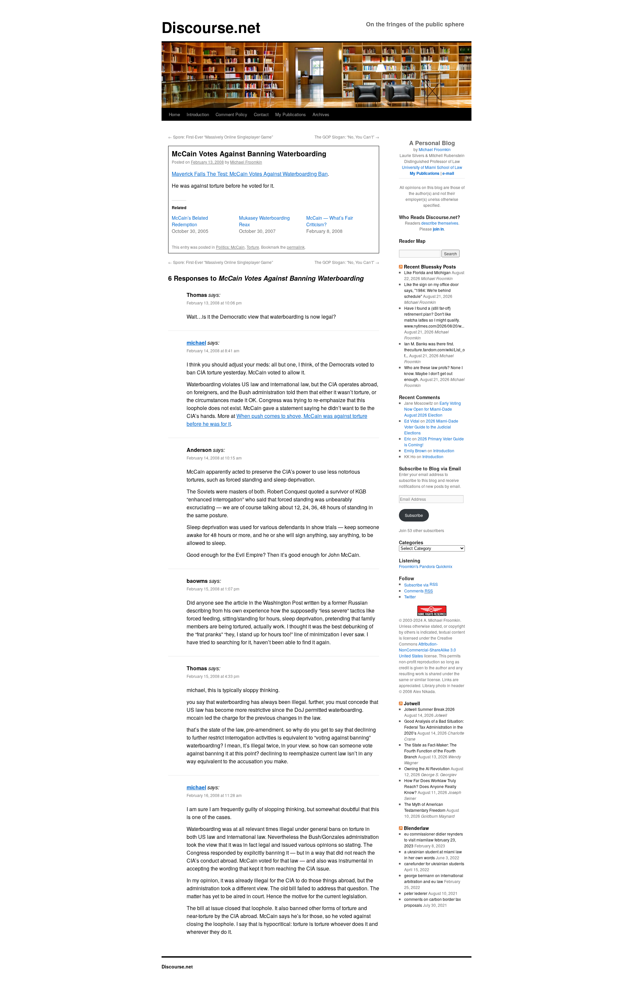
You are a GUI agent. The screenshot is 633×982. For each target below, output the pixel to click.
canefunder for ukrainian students (434, 863)
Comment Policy (231, 114)
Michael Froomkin (246, 162)
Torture (253, 247)
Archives (321, 114)
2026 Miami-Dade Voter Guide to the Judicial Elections (431, 426)
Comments (418, 590)
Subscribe (414, 515)
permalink (296, 247)
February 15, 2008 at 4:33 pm (213, 676)
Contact (261, 114)
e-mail (448, 173)
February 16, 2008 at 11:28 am (214, 795)
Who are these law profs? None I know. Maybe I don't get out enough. (433, 373)
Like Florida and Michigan (427, 272)
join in (438, 229)
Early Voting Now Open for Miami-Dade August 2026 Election (432, 409)
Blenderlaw (416, 828)
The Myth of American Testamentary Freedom (424, 807)
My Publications (290, 114)
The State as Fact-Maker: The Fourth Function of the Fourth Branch (430, 750)
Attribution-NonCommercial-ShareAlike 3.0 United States (427, 649)
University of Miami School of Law (432, 167)
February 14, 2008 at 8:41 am (213, 350)
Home (174, 114)
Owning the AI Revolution (427, 768)
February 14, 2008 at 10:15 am (214, 457)
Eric (407, 438)
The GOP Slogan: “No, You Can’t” (347, 137)
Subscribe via (417, 584)
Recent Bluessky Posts (430, 266)
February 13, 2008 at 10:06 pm (214, 302)
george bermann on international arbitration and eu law (433, 878)
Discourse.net (211, 27)
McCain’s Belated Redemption (190, 221)
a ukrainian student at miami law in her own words (433, 854)
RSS (434, 584)
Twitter (410, 596)
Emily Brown (415, 450)
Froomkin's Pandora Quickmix (425, 566)
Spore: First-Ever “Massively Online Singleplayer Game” (220, 137)
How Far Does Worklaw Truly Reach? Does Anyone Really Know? (430, 786)
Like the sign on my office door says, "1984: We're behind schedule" (431, 290)
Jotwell (412, 703)
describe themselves (439, 223)
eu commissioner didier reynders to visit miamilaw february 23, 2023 (433, 839)
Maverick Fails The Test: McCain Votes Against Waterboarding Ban (250, 173)
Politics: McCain (230, 247)
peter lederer (415, 893)
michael (196, 342)
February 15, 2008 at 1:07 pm (213, 588)
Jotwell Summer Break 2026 (429, 709)
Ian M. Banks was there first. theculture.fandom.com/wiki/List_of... (434, 349)
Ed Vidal (411, 421)
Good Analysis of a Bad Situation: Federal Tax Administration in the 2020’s (434, 727)
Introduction (198, 114)
